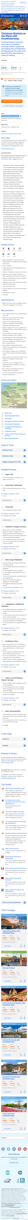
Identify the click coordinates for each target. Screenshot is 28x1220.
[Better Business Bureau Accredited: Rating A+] (20, 1181)
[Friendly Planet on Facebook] (3, 1148)
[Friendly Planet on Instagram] (14, 1148)
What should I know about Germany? (13, 879)
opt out (18, 10)
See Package (7, 946)
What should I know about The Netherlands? (14, 890)
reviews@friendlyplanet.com (8, 778)
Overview (4, 60)
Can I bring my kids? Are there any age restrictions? (15, 822)
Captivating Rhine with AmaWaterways (11, 932)
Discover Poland (8, 968)
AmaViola (11, 493)
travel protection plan (22, 1213)
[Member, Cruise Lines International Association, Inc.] (7, 1181)
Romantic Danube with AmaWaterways (11, 1078)
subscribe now (14, 1162)
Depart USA (8, 413)
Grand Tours (4, 133)
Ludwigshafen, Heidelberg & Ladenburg (13, 427)
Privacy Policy (4, 12)
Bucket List (11, 133)
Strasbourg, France (10, 431)
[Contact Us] (21, 16)
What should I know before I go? (15, 788)
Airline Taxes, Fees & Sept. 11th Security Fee (11, 1203)
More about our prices (15, 1207)
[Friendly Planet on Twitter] (8, 1148)
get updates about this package (13, 106)
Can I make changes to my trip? (14, 812)
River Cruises (18, 133)
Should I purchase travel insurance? (16, 833)
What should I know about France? (15, 868)
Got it (23, 2)
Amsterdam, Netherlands (12, 416)
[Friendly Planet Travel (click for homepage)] (7, 16)
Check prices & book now (12, 101)
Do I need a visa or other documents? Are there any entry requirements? (15, 802)
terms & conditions (10, 1215)
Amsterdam (8, 418)
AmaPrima (6, 493)
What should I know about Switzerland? (13, 857)
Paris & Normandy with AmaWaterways (11, 1041)
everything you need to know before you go (15, 155)
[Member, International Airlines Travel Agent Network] (20, 1173)
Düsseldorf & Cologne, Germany (14, 421)
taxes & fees (6, 263)
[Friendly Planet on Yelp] (25, 1148)
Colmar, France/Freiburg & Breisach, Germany (15, 434)
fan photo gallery (9, 762)
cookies (10, 10)
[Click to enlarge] (14, 395)
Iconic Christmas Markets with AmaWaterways (13, 1004)
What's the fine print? (12, 848)
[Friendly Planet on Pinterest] (19, 1148)
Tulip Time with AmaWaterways (8, 1115)
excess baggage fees (9, 1204)
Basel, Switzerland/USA (11, 438)
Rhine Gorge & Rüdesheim (12, 424)
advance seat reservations (7, 1206)
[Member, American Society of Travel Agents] (7, 1173)
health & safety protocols (7, 148)
